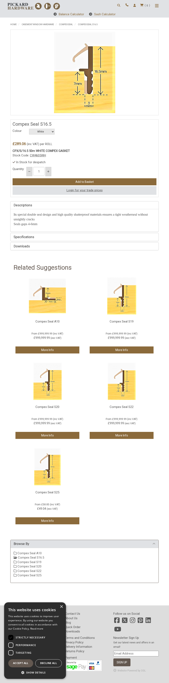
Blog (68, 622)
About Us (71, 618)
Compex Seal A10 (29, 553)
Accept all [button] (20, 663)
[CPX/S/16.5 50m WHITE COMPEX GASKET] (84, 72)
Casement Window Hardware (38, 24)
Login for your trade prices (85, 190)
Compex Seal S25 (29, 575)
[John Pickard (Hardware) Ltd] (33, 6)
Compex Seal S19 (29, 562)
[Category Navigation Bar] (157, 6)
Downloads (22, 246)
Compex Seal (66, 24)
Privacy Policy (74, 642)
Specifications (24, 237)
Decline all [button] (48, 663)
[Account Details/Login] (135, 6)
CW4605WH (38, 155)
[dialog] (35, 640)
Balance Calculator (71, 14)
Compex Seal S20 (29, 566)
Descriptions (23, 205)
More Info (47, 350)
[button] (35, 672)
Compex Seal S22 (29, 571)
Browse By (21, 544)
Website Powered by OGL (131, 670)
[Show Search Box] (119, 6)
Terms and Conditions (80, 638)
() (147, 5)
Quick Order (73, 627)
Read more (36, 628)
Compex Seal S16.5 (88, 24)
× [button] (61, 606)
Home (13, 24)
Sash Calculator (104, 14)
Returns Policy (74, 651)
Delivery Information (78, 647)
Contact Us (72, 614)
